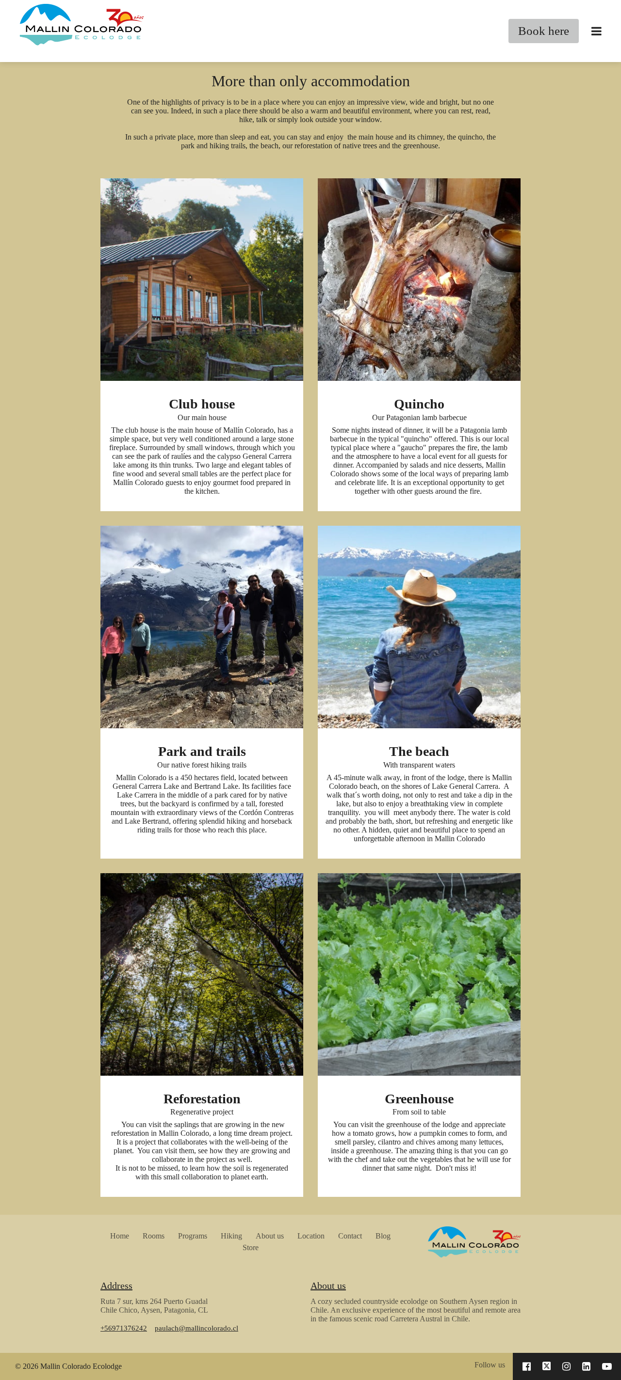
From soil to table (419, 1112)
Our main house (202, 417)
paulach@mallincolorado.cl (196, 1328)
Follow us (489, 1365)
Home (119, 1236)
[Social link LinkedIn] (586, 1366)
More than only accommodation (311, 81)
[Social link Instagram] (566, 1366)
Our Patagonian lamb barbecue (419, 417)
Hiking (231, 1236)
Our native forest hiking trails (201, 765)
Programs (192, 1236)
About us (270, 1236)
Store (251, 1247)
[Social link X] (546, 1366)
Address (116, 1285)
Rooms (153, 1236)
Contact (350, 1236)
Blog (383, 1236)
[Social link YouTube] (607, 1366)
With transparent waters (419, 765)
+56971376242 (123, 1328)
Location (311, 1236)
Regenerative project (201, 1112)
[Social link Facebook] (527, 1366)
